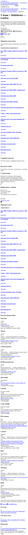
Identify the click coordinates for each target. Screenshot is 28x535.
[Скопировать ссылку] (9, 34)
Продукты (15, 511)
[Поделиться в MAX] (5, 34)
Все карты (23, 2)
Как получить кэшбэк (7, 31)
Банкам (16, 4)
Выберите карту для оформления (9, 48)
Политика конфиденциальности (9, 529)
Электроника (21, 511)
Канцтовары (9, 477)
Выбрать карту (4, 207)
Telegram (4, 504)
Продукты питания (5, 383)
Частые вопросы (22, 528)
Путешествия (12, 512)
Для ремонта (4, 356)
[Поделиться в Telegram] (2, 34)
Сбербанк (22, 520)
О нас (2, 528)
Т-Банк (9, 520)
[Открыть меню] (8, 1)
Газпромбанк (4, 521)
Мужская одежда (13, 426)
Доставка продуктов (17, 441)
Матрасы (3, 340)
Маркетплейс (20, 424)
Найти (16, 5)
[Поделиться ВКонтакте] (1, 34)
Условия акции (17, 31)
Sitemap (15, 504)
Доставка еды (8, 511)
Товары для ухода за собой (7, 443)
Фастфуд (3, 511)
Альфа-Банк (4, 520)
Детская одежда (5, 424)
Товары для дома (5, 200)
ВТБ (18, 520)
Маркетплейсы (4, 426)
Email (9, 504)
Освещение (14, 460)
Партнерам (11, 4)
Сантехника (21, 460)
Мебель (7, 340)
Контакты (5, 4)
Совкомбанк (14, 520)
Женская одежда (13, 424)
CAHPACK (4, 1)
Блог (16, 528)
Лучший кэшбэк (15, 2)
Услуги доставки (18, 443)
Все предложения (5, 2)
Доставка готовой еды (6, 441)
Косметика (3, 442)
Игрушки (3, 477)
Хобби (5, 478)
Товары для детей (10, 442)
